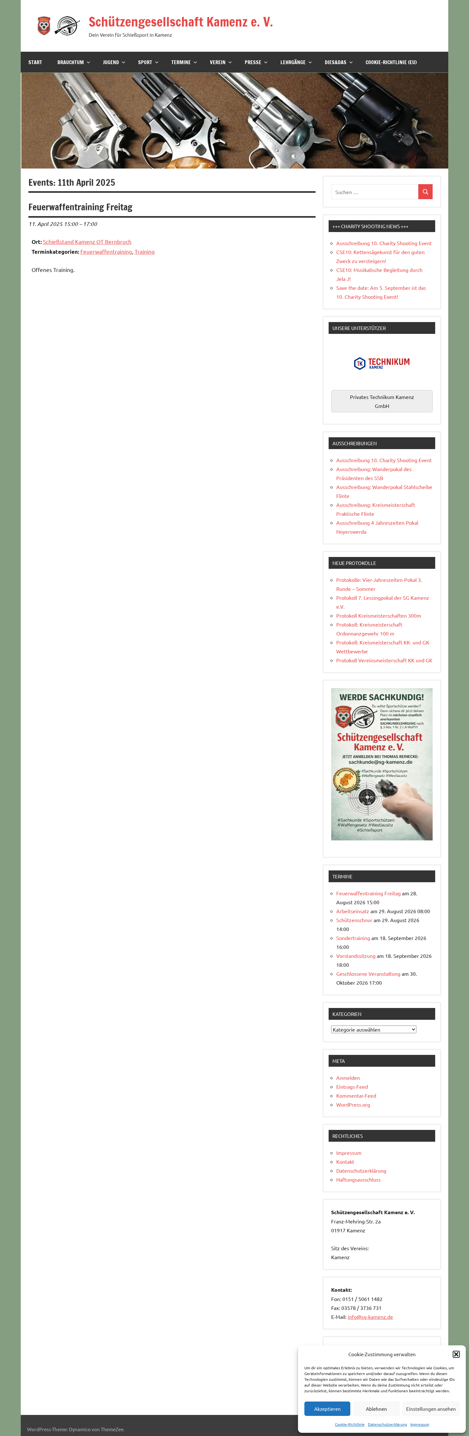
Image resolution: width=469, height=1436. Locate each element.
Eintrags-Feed (352, 1086)
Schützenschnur (354, 920)
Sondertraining (353, 938)
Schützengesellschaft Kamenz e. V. (181, 21)
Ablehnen (376, 1409)
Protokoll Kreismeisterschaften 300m (378, 615)
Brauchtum (70, 62)
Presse (253, 62)
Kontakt (345, 1161)
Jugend (111, 62)
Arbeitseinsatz (352, 911)
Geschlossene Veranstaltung (368, 973)
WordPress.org (353, 1104)
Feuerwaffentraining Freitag (368, 893)
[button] (456, 1354)
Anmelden (348, 1077)
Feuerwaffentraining (106, 251)
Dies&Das (335, 62)
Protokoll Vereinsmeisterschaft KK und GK (384, 660)
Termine (181, 62)
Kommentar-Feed (356, 1095)
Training (145, 251)
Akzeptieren (327, 1409)
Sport (145, 62)
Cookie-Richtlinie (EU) (391, 62)
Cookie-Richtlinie (350, 1424)
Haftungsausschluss (358, 1179)
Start (35, 62)
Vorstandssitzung (356, 955)
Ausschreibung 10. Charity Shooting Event (384, 243)
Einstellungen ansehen (431, 1409)
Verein (218, 62)
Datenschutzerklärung (387, 1424)
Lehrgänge (293, 62)
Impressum (419, 1424)
